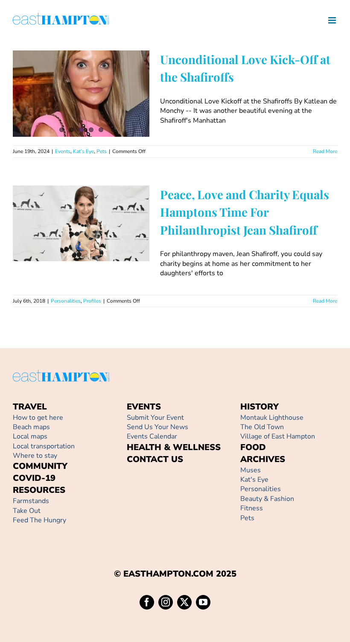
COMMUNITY (40, 466)
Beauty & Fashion (267, 499)
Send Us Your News (157, 427)
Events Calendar (152, 436)
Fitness (251, 508)
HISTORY (259, 406)
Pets (101, 151)
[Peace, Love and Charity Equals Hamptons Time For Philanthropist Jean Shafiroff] (81, 224)
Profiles (97, 250)
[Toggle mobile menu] (332, 20)
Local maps (30, 436)
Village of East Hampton (277, 436)
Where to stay (35, 455)
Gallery (93, 201)
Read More (325, 151)
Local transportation (44, 446)
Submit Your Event (155, 417)
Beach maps (31, 427)
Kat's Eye (254, 479)
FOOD (253, 447)
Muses (250, 470)
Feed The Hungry (39, 520)
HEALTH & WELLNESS (174, 447)
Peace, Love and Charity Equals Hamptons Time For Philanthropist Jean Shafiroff (69, 201)
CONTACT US (155, 459)
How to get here (38, 417)
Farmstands (31, 501)
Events (62, 151)
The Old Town (262, 427)
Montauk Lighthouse (271, 417)
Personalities (71, 250)
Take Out (27, 510)
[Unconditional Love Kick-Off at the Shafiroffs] (81, 93)
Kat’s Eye (83, 151)
